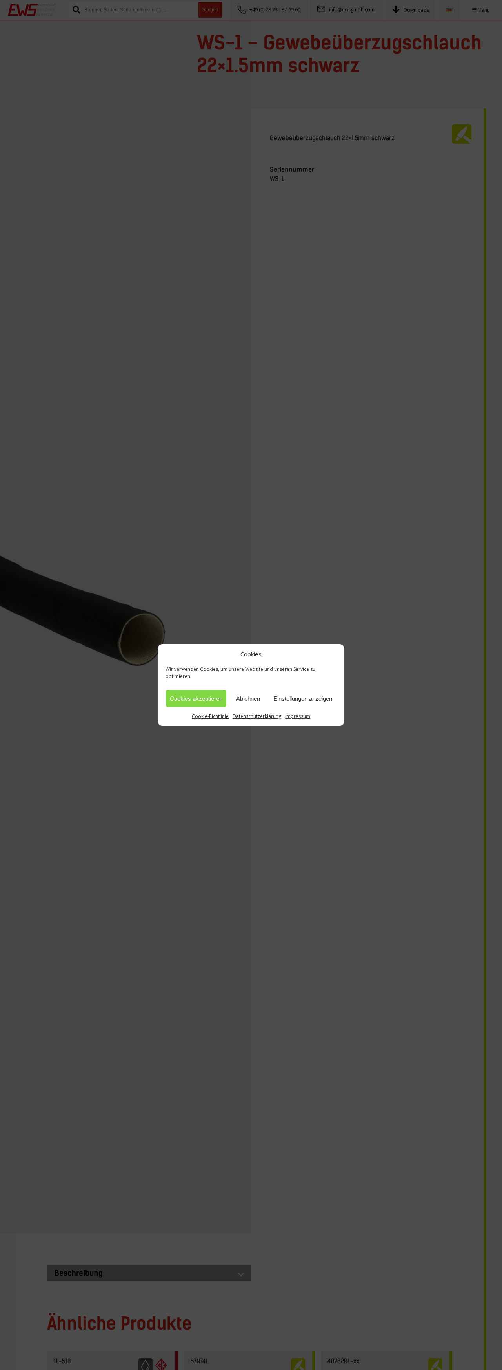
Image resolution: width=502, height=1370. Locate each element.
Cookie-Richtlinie (210, 716)
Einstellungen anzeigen (302, 698)
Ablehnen (248, 698)
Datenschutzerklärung (257, 716)
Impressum (297, 716)
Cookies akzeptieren (196, 698)
